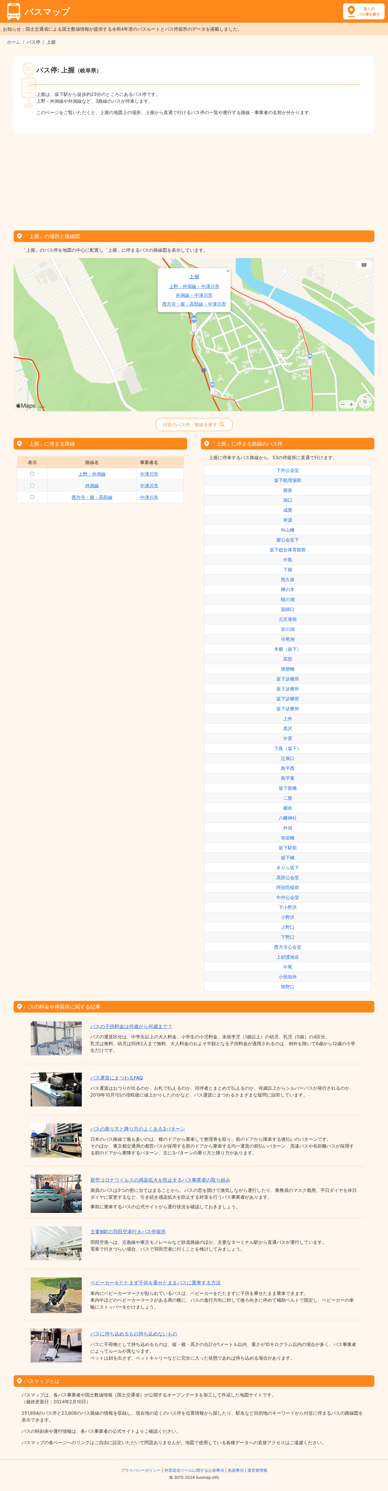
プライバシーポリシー (141, 1470)
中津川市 (149, 474)
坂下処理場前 (287, 480)
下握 (287, 569)
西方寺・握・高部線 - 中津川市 (194, 304)
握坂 (287, 490)
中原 (287, 738)
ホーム (13, 42)
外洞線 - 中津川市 (194, 295)
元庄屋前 (288, 619)
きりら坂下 (287, 867)
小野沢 (288, 917)
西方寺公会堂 (287, 947)
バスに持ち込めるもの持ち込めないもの (133, 1334)
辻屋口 (288, 758)
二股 (287, 798)
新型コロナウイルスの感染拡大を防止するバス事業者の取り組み (160, 1180)
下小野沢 (288, 907)
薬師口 (288, 609)
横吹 (287, 808)
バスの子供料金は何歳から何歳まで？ (131, 1026)
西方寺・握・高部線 (92, 497)
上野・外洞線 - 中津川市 (194, 286)
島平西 (288, 768)
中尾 (287, 967)
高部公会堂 (287, 877)
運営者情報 (257, 1470)
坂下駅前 (288, 847)
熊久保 (288, 579)
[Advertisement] (194, 180)
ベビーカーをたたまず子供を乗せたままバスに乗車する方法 (155, 1283)
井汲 (287, 520)
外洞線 (92, 485)
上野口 (288, 927)
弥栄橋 (288, 838)
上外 (287, 718)
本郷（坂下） (287, 649)
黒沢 (287, 728)
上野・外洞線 (92, 474)
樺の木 (288, 589)
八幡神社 (288, 818)
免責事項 (236, 1470)
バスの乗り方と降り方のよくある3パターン (137, 1129)
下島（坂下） (287, 748)
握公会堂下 (287, 540)
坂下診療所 (287, 679)
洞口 (287, 500)
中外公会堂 (287, 897)
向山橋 (288, 530)
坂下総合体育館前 (288, 550)
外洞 (287, 828)
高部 (287, 659)
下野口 (288, 937)
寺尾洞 (288, 639)
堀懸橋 (288, 669)
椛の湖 (288, 599)
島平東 (288, 778)
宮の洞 (288, 629)
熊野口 (288, 987)
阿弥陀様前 (287, 887)
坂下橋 (288, 857)
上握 (194, 277)
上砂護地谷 (287, 957)
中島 (287, 559)
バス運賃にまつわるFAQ (116, 1078)
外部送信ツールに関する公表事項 (194, 1470)
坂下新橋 (288, 788)
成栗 (287, 510)
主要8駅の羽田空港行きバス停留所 (128, 1231)
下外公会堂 (287, 470)
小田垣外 (288, 977)
